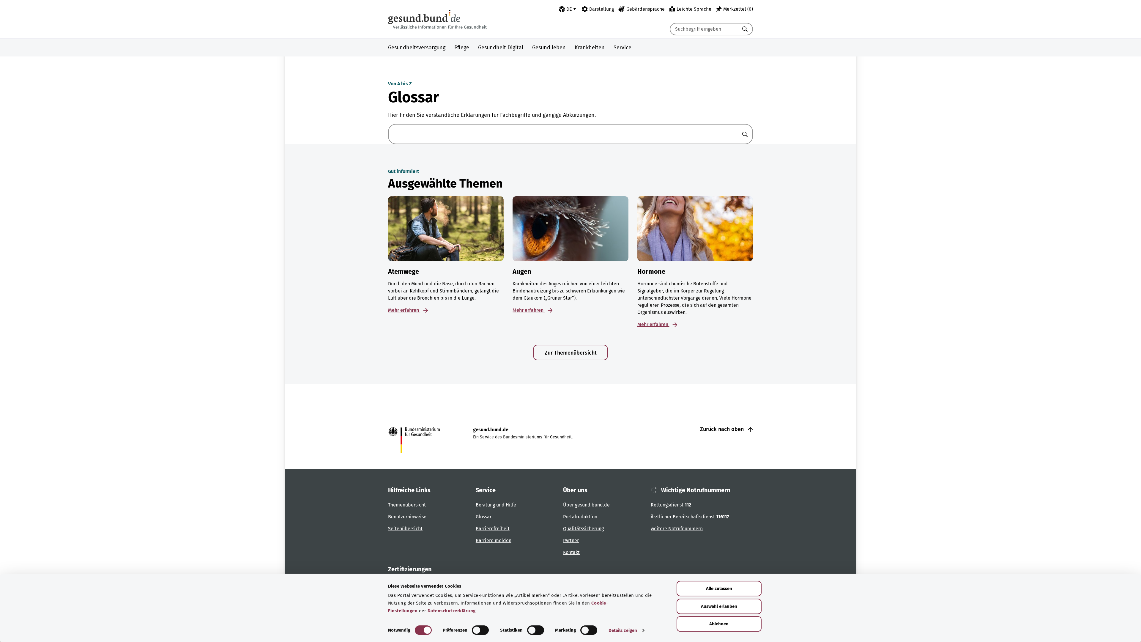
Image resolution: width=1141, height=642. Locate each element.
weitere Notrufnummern (677, 528)
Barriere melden (493, 540)
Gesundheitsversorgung (416, 47)
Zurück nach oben (722, 429)
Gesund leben (549, 47)
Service (622, 47)
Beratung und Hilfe (496, 505)
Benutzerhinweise (407, 517)
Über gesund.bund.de (586, 505)
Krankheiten (590, 47)
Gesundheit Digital (500, 47)
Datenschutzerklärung (452, 610)
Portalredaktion (580, 517)
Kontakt (571, 552)
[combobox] (704, 29)
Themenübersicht (407, 505)
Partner (571, 540)
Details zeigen (623, 630)
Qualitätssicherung (583, 528)
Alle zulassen (719, 588)
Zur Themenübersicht (571, 353)
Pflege (461, 47)
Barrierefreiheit (493, 528)
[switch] (480, 630)
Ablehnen (719, 624)
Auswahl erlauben (719, 606)
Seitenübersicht (405, 528)
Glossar (483, 517)
